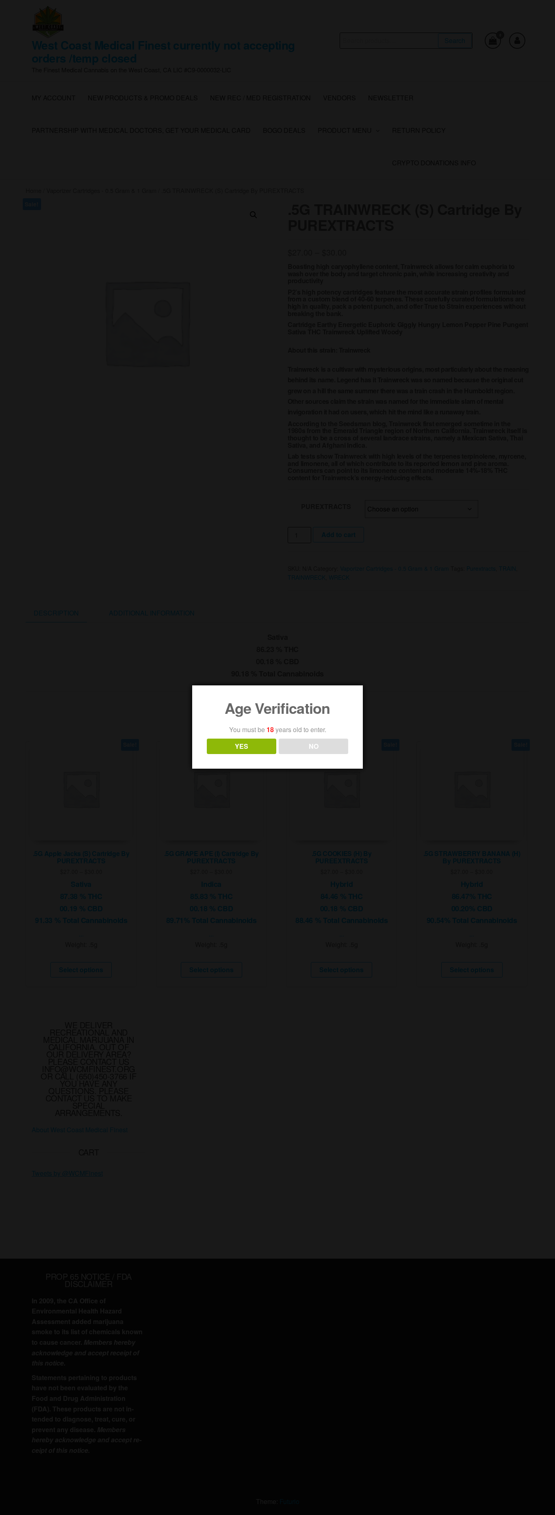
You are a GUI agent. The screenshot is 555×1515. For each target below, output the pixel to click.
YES (241, 746)
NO (314, 746)
